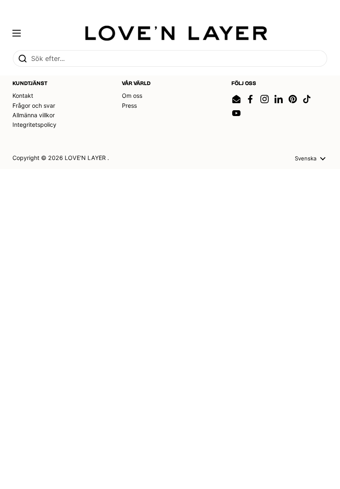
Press (129, 105)
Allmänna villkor (33, 115)
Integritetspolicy (34, 124)
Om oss (132, 95)
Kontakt (22, 95)
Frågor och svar (33, 105)
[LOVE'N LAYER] (176, 33)
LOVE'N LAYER (86, 157)
